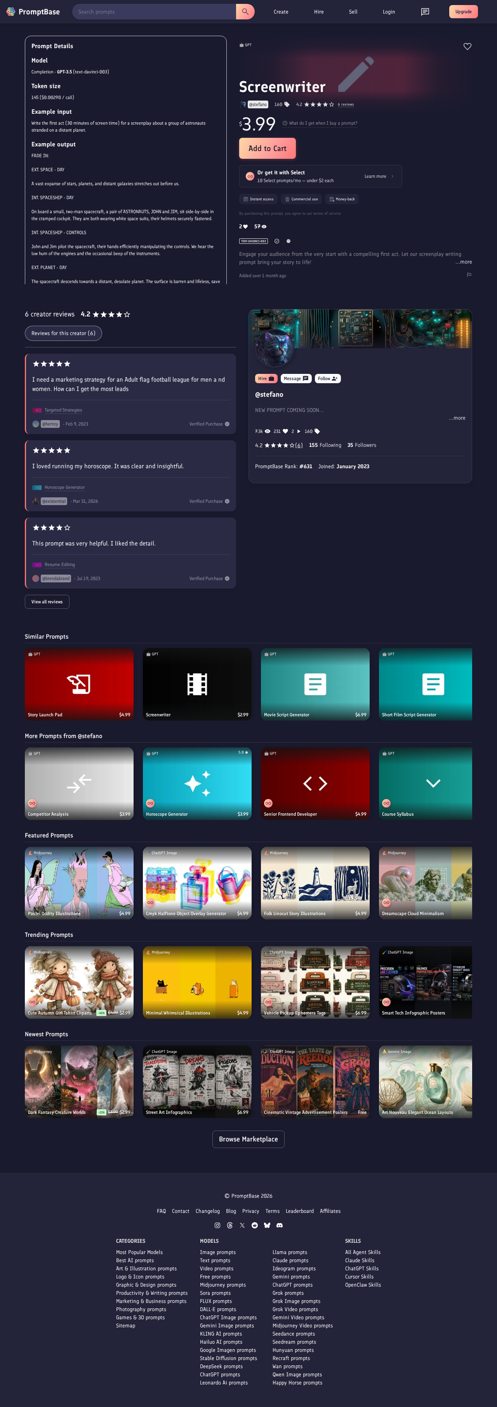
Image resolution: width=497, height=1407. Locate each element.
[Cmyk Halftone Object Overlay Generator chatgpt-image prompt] (197, 883)
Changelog (208, 1211)
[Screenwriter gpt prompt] (197, 684)
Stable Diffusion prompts (228, 1358)
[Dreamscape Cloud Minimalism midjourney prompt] (433, 883)
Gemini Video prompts (298, 1317)
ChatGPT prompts (220, 1374)
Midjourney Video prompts (303, 1325)
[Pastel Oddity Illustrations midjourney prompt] (79, 883)
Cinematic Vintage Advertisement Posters (306, 1112)
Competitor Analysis (48, 814)
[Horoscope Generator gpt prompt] (197, 783)
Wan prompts (287, 1366)
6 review (346, 104)
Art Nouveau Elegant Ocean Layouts (417, 1112)
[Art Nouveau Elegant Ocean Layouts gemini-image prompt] (433, 1082)
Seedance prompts (294, 1334)
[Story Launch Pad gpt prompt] (79, 684)
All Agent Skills (363, 1252)
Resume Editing (60, 564)
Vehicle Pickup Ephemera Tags (295, 1013)
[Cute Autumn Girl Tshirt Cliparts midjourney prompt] (79, 982)
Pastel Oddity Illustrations (54, 913)
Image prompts (218, 1252)
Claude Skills (359, 1260)
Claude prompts (290, 1260)
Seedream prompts (294, 1342)
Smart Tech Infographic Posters (413, 1013)
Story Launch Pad (45, 714)
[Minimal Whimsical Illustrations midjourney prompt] (197, 982)
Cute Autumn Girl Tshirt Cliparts (60, 1013)
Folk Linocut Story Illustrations (295, 913)
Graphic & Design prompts (146, 1285)
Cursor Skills (359, 1276)
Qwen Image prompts (297, 1374)
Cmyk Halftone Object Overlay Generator (186, 913)
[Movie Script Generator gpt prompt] (315, 684)
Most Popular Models (139, 1252)
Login (389, 12)
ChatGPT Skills (362, 1268)
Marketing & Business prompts (151, 1301)
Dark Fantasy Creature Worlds (57, 1112)
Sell (353, 12)
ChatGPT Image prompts (228, 1317)
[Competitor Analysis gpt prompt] (79, 783)
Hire (319, 12)
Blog (231, 1211)
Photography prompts (141, 1309)
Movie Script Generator (286, 714)
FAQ (161, 1211)
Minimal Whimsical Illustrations (178, 1013)
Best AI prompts (135, 1260)
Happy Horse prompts (297, 1382)
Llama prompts (290, 1252)
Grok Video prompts (295, 1309)
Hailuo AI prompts (221, 1342)
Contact (180, 1211)
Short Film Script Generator (409, 714)
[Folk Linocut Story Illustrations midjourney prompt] (315, 883)
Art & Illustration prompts (146, 1268)
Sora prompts (215, 1293)
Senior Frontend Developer (290, 814)
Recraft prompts (291, 1358)
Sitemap (125, 1325)
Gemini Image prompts (227, 1325)
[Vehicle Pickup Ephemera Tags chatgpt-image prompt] (315, 982)
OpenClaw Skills (363, 1285)
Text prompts (215, 1260)
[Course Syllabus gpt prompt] (433, 783)
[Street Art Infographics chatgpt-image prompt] (197, 1082)
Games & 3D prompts (140, 1317)
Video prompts (216, 1268)
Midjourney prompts (223, 1285)
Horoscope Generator (65, 487)
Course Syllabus (398, 814)
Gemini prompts (291, 1276)
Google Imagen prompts (228, 1350)
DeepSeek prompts (221, 1366)
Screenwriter (158, 714)
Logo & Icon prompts (140, 1276)
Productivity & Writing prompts (152, 1293)
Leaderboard (300, 1211)
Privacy (250, 1211)
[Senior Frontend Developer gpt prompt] (315, 783)
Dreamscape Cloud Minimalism (413, 913)
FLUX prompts (216, 1301)
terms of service (327, 213)
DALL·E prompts (218, 1309)
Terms (273, 1211)
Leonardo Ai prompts (224, 1382)
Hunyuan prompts (293, 1350)
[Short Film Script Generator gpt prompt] (433, 684)
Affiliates (330, 1211)
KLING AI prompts (221, 1334)
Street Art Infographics (169, 1112)
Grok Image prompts (296, 1301)
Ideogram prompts (294, 1268)
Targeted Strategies (63, 410)
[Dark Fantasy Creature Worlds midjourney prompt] (79, 1082)
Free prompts (215, 1276)
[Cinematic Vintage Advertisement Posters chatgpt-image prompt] (315, 1082)
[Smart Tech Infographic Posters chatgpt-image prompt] (433, 982)
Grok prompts (288, 1293)
